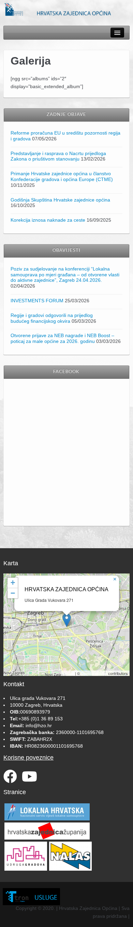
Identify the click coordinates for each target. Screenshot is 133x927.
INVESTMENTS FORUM (37, 300)
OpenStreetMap (94, 673)
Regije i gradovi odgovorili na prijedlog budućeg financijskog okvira (52, 318)
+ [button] (13, 582)
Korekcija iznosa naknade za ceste (48, 220)
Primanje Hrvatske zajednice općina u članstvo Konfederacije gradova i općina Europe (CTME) (62, 176)
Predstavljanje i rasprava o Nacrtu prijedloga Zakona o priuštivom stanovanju (58, 156)
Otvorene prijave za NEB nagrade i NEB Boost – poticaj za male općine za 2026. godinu (62, 338)
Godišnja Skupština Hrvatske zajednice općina (60, 200)
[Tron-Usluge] (31, 896)
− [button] (13, 593)
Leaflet (68, 673)
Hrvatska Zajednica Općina (66, 589)
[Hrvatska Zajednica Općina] (66, 9)
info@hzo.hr (39, 725)
